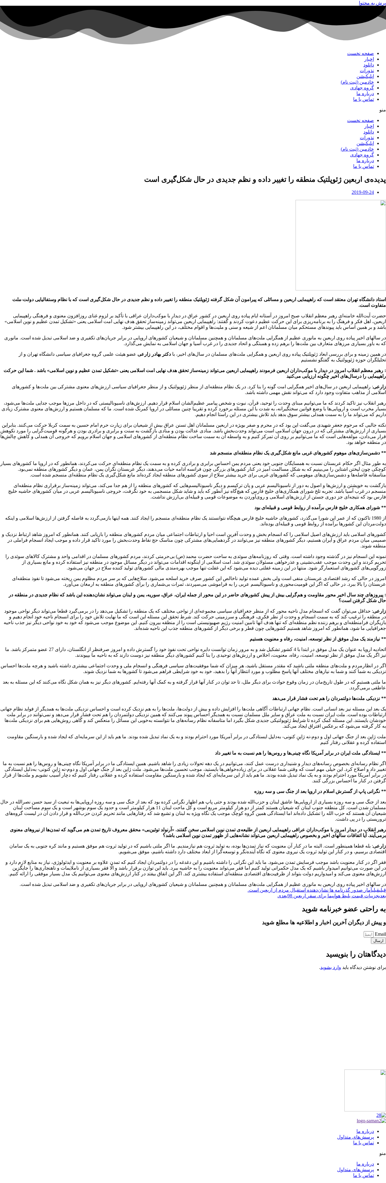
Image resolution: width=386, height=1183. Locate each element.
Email (380, 934)
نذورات (367, 70)
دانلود (368, 64)
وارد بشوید (330, 967)
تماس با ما (363, 99)
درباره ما (365, 93)
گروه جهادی (362, 87)
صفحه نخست (360, 53)
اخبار (369, 59)
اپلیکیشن (365, 76)
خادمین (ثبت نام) (357, 82)
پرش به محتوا (372, 2)
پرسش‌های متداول (355, 1137)
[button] (193, 110)
